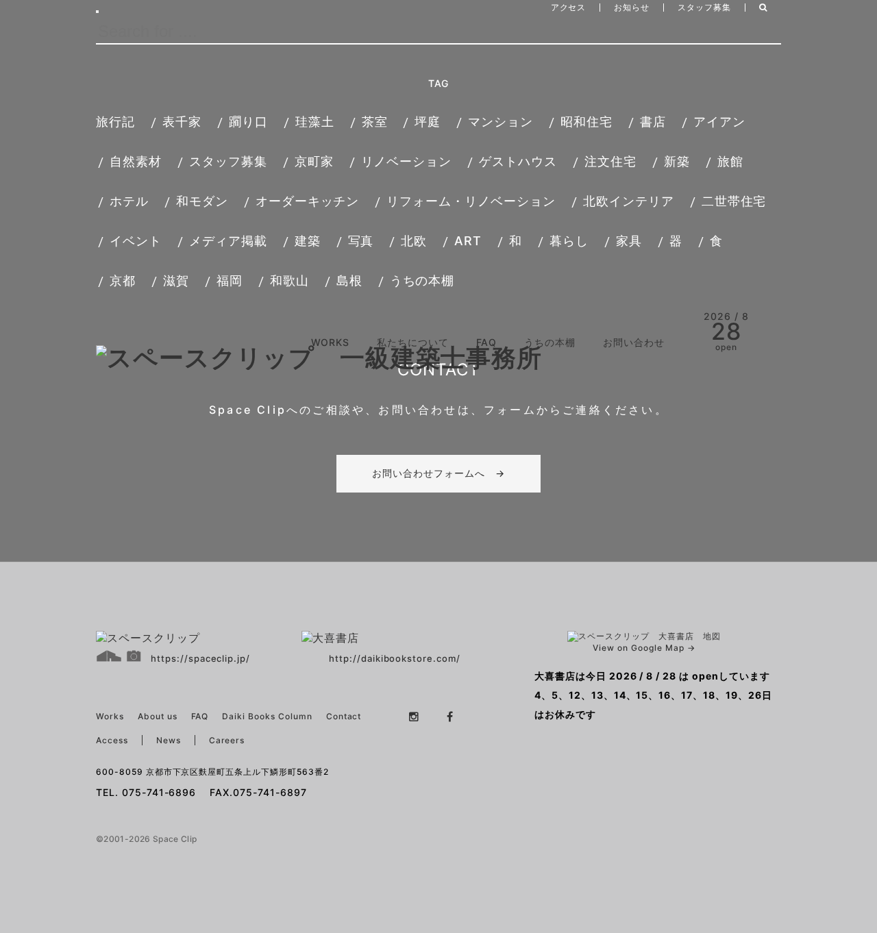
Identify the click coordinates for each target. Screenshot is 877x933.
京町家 (314, 161)
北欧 (414, 241)
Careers (227, 740)
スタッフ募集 (704, 7)
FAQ (486, 342)
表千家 (181, 121)
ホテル (129, 201)
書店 (653, 121)
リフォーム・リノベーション (470, 201)
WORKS (330, 342)
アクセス (568, 7)
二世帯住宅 (734, 201)
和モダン (202, 201)
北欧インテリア (628, 201)
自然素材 (136, 161)
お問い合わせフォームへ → (438, 473)
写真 (361, 241)
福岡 (230, 280)
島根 (349, 280)
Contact (344, 716)
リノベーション (406, 161)
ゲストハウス (518, 161)
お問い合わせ (634, 342)
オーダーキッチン (308, 201)
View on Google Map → (644, 648)
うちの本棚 (422, 280)
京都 (123, 280)
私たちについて (413, 342)
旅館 (730, 161)
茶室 (375, 121)
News (168, 740)
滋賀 (176, 280)
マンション (500, 121)
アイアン (719, 121)
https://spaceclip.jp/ (200, 658)
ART (468, 241)
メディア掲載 (228, 241)
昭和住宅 (586, 121)
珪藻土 (314, 121)
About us (157, 716)
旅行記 (115, 121)
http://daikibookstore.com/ (394, 658)
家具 (629, 241)
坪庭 (428, 121)
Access (112, 740)
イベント (136, 241)
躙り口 (248, 121)
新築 (677, 161)
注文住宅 (610, 161)
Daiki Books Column (267, 716)
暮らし (569, 241)
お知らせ (632, 7)
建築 (308, 241)
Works (110, 716)
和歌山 (289, 280)
